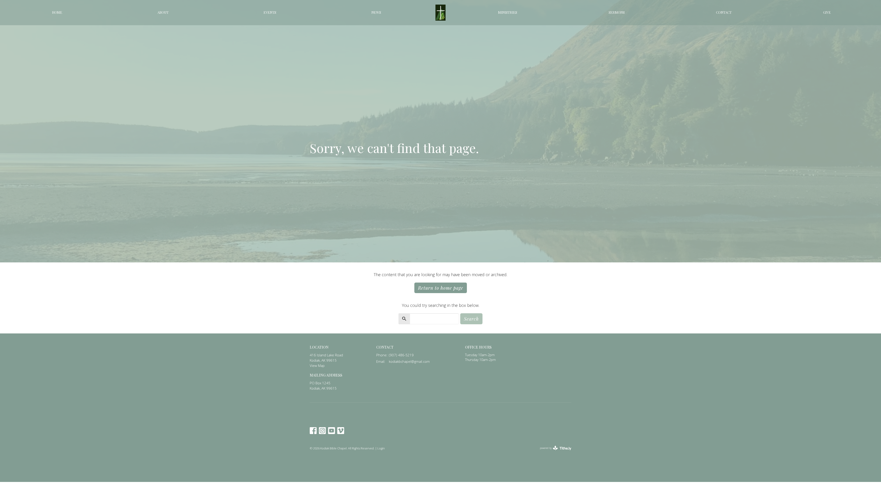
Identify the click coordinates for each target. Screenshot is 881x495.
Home (57, 12)
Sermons (617, 12)
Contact (724, 12)
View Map (317, 365)
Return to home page (440, 288)
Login (381, 448)
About (163, 12)
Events (270, 12)
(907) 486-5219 (401, 355)
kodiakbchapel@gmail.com (409, 361)
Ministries (507, 12)
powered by (553, 451)
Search (471, 319)
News (376, 12)
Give (827, 12)
